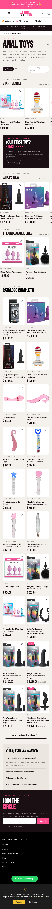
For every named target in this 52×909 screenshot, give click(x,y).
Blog (4, 866)
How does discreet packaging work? (21, 758)
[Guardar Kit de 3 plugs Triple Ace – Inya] (20, 241)
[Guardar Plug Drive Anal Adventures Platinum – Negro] (22, 644)
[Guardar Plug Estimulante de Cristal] (22, 472)
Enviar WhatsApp (26, 878)
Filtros (9, 69)
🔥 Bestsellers (8, 21)
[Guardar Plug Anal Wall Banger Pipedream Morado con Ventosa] (45, 185)
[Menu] (3, 13)
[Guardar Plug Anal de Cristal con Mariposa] (45, 91)
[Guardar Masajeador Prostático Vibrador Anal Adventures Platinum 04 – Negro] (46, 688)
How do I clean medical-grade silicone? (22, 784)
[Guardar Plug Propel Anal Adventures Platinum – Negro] (22, 688)
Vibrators (38, 21)
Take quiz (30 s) (14, 163)
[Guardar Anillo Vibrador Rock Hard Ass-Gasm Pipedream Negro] (22, 301)
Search (5, 844)
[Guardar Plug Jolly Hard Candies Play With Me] (20, 91)
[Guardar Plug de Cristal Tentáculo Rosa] (46, 388)
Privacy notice (8, 862)
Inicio (6, 34)
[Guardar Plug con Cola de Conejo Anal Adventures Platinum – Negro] (46, 241)
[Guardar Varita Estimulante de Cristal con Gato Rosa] (22, 515)
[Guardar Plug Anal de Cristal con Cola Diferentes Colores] (46, 515)
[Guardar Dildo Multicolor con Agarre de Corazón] (46, 430)
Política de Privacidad (40, 896)
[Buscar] (9, 13)
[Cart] (49, 13)
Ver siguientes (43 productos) (24, 735)
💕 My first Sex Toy (24, 21)
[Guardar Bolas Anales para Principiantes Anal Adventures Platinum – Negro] (46, 599)
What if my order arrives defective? (20, 772)
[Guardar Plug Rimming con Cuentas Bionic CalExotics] (20, 185)
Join (42, 821)
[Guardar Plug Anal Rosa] (22, 388)
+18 (4, 827)
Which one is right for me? (17, 778)
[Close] (49, 886)
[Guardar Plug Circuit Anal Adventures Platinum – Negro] (46, 644)
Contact (5, 849)
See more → (44, 84)
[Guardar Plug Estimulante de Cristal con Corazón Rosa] (46, 472)
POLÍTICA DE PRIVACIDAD (17, 827)
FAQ (4, 858)
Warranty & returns (10, 853)
